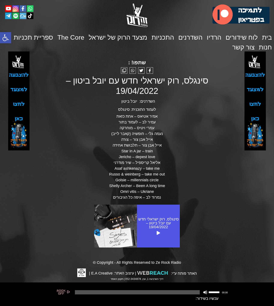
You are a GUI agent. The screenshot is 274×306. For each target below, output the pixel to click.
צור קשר (243, 47)
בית (267, 37)
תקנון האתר (117, 279)
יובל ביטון (129, 101)
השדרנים (190, 37)
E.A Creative (102, 273)
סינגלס (124, 109)
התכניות (163, 37)
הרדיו (214, 37)
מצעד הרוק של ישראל (118, 37)
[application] (151, 292)
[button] (5, 37)
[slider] (215, 292)
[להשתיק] (205, 292)
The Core (70, 37)
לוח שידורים (242, 37)
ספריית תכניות (33, 37)
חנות (265, 47)
